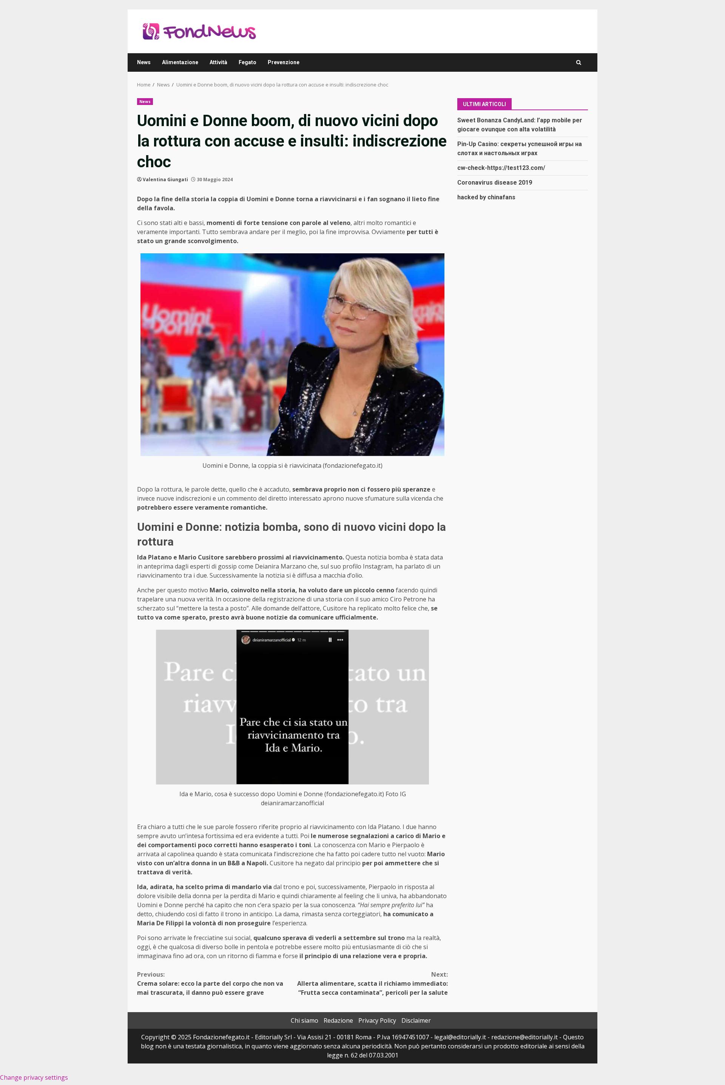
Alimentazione (180, 62)
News (144, 62)
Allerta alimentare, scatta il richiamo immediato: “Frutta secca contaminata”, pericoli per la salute (372, 983)
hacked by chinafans (486, 196)
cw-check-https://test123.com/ (501, 167)
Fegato (247, 62)
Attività (218, 62)
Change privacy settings (34, 1077)
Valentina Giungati (165, 179)
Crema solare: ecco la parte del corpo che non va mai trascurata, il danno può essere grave (210, 983)
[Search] (578, 62)
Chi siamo (304, 1020)
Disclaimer (416, 1020)
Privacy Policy (377, 1020)
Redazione (338, 1020)
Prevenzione (283, 62)
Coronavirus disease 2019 (494, 182)
